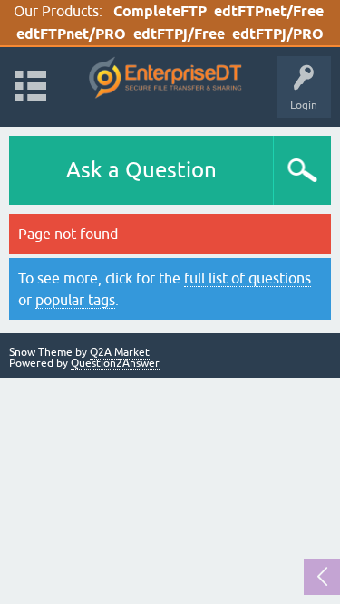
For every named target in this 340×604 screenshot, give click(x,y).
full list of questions (247, 278)
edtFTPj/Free (179, 34)
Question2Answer (115, 363)
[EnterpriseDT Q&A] (165, 78)
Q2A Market (120, 352)
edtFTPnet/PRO (71, 34)
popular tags (75, 300)
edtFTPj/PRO (278, 34)
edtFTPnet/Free (269, 11)
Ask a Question (141, 170)
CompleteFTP (160, 11)
